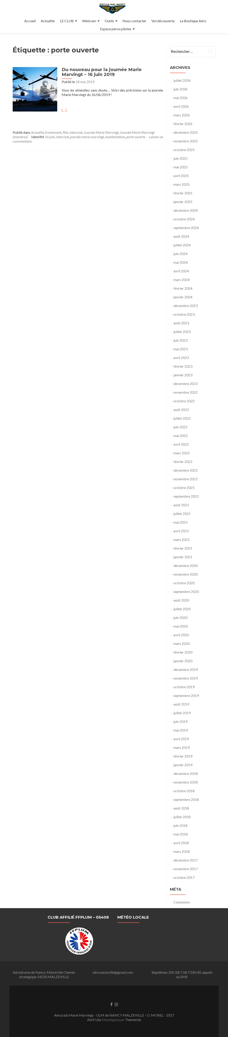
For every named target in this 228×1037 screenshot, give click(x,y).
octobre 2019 (184, 687)
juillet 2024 (182, 245)
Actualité (48, 21)
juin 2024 (180, 253)
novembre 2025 (185, 141)
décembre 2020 (185, 565)
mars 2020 (181, 643)
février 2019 (182, 756)
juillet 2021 (182, 513)
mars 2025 (181, 184)
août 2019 (181, 704)
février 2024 (182, 288)
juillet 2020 (182, 609)
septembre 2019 (186, 695)
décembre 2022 (185, 383)
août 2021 (181, 505)
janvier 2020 (182, 661)
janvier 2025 (182, 201)
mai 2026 (180, 98)
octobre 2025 (184, 150)
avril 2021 (181, 531)
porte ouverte (135, 137)
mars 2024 (181, 279)
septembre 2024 (186, 227)
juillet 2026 (182, 80)
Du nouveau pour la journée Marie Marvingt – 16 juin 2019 (102, 72)
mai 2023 (180, 349)
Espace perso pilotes (115, 29)
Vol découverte (163, 21)
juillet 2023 (182, 331)
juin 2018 (180, 825)
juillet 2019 (182, 713)
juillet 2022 (182, 418)
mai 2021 (180, 522)
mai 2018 (180, 834)
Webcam (89, 21)
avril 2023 (181, 357)
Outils (109, 21)
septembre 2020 (186, 591)
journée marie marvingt (87, 137)
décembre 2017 (185, 860)
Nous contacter (134, 21)
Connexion (181, 902)
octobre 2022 (184, 401)
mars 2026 (181, 115)
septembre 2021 (186, 496)
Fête (65, 132)
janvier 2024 (182, 297)
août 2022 (181, 409)
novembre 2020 (185, 574)
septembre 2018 (186, 799)
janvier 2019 (182, 765)
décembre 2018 (185, 773)
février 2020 (182, 652)
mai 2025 (180, 167)
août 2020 (181, 600)
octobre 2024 (184, 219)
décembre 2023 (185, 305)
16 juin (50, 137)
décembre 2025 (185, 132)
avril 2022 (181, 444)
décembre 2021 (185, 470)
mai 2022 (180, 435)
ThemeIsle (133, 1019)
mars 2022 (181, 453)
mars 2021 (181, 539)
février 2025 (182, 193)
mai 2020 (180, 626)
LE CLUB (67, 21)
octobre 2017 (184, 877)
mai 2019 (180, 730)
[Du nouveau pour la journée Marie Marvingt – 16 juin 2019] (35, 89)
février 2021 (182, 548)
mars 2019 (181, 747)
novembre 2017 (185, 869)
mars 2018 (181, 851)
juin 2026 (180, 89)
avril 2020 (181, 635)
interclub (76, 132)
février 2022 (182, 461)
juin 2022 (180, 427)
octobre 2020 (184, 583)
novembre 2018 (185, 782)
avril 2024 (181, 271)
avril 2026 (181, 106)
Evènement (53, 132)
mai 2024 (180, 262)
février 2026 (182, 124)
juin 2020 (180, 617)
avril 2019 (181, 739)
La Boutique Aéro (193, 21)
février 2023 (182, 366)
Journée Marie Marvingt (101, 132)
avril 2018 (181, 843)
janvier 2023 (182, 375)
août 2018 (181, 808)
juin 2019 (180, 721)
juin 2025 (180, 158)
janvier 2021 (182, 557)
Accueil (30, 21)
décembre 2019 (185, 669)
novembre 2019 (185, 678)
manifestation (115, 137)
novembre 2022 (185, 392)
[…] (64, 110)
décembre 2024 (185, 210)
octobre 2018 (184, 791)
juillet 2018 (182, 817)
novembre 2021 (185, 479)
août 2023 (181, 323)
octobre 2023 (184, 314)
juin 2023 (180, 340)
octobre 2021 (184, 487)
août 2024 (181, 236)
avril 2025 (181, 175)
